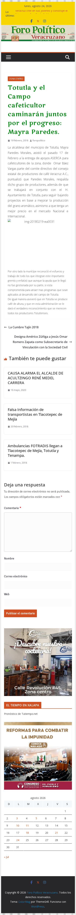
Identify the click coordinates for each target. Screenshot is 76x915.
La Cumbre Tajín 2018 (23, 327)
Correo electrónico (15, 576)
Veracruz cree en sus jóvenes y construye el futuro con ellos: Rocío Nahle (41, 13)
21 (56, 832)
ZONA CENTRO (16, 78)
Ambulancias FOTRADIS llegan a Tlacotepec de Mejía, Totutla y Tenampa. (35, 450)
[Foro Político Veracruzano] (38, 27)
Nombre (9, 558)
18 (27, 832)
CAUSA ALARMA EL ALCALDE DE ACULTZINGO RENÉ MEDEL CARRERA (35, 378)
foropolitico (39, 140)
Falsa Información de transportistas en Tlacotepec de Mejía (35, 414)
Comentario (12, 508)
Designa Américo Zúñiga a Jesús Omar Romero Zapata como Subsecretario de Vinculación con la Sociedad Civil (40, 342)
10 (17, 825)
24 (17, 840)
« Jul (6, 857)
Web (6, 594)
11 (27, 825)
